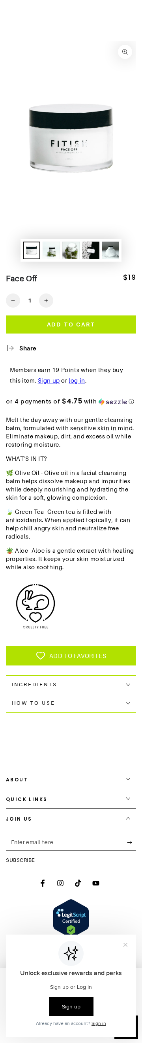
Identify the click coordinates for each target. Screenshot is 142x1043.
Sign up (49, 380)
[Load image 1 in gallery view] (31, 250)
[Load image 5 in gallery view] (110, 250)
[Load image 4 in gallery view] (90, 250)
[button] (71, 402)
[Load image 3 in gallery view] (71, 250)
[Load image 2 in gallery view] (51, 250)
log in (77, 380)
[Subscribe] (131, 842)
